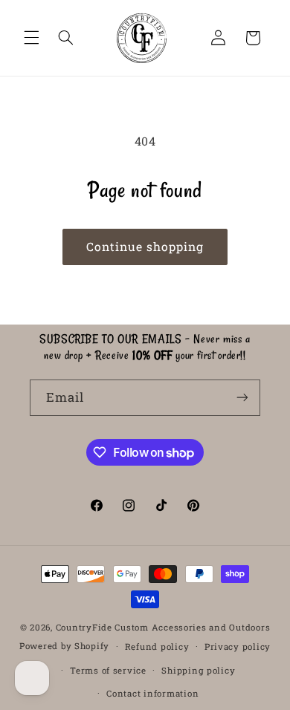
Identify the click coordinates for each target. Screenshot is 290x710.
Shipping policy (198, 670)
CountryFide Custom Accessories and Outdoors (163, 627)
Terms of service (108, 670)
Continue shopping (145, 246)
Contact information (152, 693)
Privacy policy (237, 646)
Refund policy (157, 646)
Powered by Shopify (64, 645)
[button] (31, 38)
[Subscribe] (242, 398)
